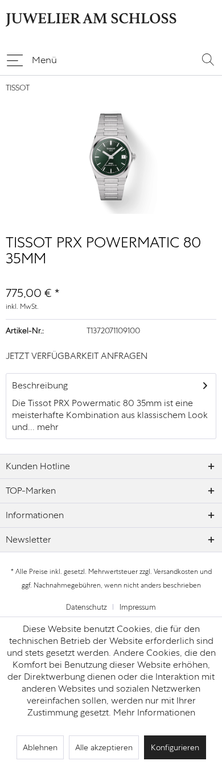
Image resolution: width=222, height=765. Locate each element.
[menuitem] (31, 59)
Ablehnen (40, 747)
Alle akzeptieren (104, 747)
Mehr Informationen (154, 712)
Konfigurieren (175, 747)
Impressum (138, 607)
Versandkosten (176, 571)
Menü (44, 59)
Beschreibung (40, 385)
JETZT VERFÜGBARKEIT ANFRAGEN (76, 356)
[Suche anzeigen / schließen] (207, 59)
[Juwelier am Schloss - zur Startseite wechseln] (91, 23)
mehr (47, 427)
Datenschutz (86, 607)
